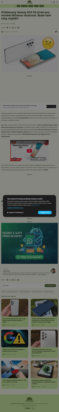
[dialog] (29, 206)
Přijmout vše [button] (45, 212)
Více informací (35, 205)
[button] (29, 208)
